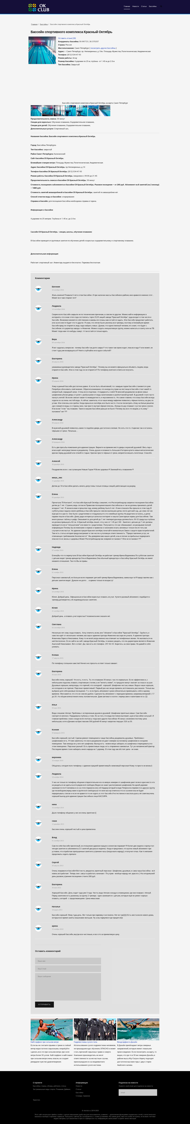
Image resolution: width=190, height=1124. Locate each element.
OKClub (39, 7)
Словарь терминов (83, 1096)
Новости (135, 6)
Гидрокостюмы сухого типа (85, 1042)
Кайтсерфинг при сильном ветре (45, 1042)
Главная (127, 6)
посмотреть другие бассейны (103, 48)
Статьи (144, 6)
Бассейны (153, 6)
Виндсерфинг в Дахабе (127, 1042)
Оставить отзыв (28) (67, 38)
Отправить (44, 1004)
